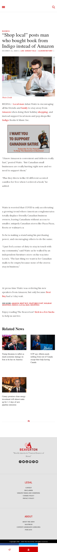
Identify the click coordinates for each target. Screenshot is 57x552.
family (24, 107)
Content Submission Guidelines (28, 527)
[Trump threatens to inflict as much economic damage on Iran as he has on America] (14, 342)
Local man (18, 104)
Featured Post (36, 303)
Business (6, 31)
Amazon (6, 112)
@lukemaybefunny (45, 51)
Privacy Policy (28, 498)
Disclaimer (28, 490)
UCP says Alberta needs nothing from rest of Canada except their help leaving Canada (42, 358)
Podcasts (28, 530)
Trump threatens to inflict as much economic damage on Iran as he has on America (13, 357)
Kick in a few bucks (44, 312)
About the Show (28, 522)
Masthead (28, 524)
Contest (28, 487)
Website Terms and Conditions (28, 493)
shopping (43, 112)
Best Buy (24, 303)
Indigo (5, 120)
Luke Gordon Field (28, 51)
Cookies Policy (28, 495)
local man (24, 305)
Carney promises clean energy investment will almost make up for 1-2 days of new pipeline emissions (13, 400)
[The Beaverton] (28, 7)
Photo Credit (7, 97)
